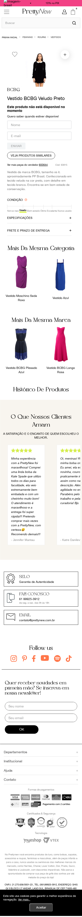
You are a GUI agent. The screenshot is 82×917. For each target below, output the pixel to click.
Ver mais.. (24, 899)
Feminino (27, 37)
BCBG (13, 90)
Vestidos (56, 37)
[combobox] (41, 22)
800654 (43, 164)
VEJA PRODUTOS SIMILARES (31, 155)
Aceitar (41, 907)
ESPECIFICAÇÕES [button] (19, 218)
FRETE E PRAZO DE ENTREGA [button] (28, 230)
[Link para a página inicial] (10, 37)
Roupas (42, 37)
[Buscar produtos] (74, 23)
